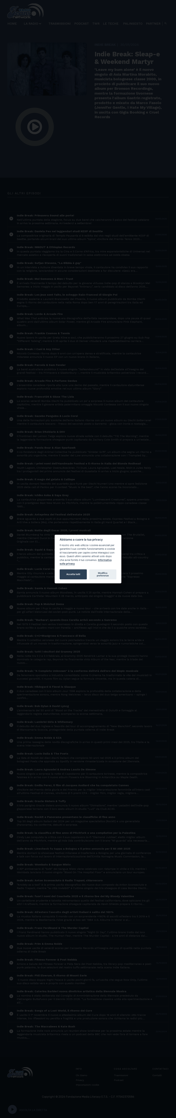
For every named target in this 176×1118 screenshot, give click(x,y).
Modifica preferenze (103, 574)
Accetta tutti (73, 574)
